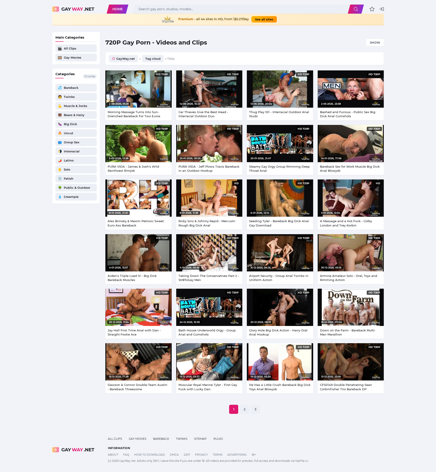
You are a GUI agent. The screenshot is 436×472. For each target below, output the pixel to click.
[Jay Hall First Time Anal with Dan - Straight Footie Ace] (138, 307)
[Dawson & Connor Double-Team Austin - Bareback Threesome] (138, 361)
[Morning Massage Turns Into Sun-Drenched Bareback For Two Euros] (138, 89)
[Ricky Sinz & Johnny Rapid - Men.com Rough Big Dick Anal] (209, 198)
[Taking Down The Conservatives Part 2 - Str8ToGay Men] (209, 252)
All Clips (115, 438)
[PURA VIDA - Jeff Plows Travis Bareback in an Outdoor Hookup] (209, 143)
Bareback (161, 438)
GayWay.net (125, 58)
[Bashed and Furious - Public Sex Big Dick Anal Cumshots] (351, 89)
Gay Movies (137, 438)
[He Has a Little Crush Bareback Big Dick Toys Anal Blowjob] (280, 361)
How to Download (149, 454)
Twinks (181, 438)
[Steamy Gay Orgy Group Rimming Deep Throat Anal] (280, 143)
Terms (217, 454)
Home (117, 9)
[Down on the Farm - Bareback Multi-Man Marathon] (351, 307)
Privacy (201, 454)
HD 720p (162, 74)
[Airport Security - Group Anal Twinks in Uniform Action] (280, 252)
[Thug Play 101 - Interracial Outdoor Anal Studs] (280, 89)
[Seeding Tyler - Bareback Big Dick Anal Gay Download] (280, 198)
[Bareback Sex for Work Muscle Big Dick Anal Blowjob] (351, 143)
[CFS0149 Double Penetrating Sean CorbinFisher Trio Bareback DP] (351, 361)
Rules (218, 438)
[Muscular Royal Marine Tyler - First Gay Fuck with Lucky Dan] (209, 361)
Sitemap (200, 438)
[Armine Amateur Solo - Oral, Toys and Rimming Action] (351, 252)
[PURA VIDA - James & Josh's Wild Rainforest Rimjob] (138, 143)
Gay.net (77, 9)
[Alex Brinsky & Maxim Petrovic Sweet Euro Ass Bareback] (138, 198)
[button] (372, 9)
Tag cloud (153, 58)
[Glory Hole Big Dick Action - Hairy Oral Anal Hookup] (280, 307)
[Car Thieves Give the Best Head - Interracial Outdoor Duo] (209, 89)
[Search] (356, 9)
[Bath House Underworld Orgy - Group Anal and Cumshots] (209, 307)
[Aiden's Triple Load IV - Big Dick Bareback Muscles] (138, 252)
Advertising (237, 454)
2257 (187, 454)
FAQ (126, 454)
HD (236, 183)
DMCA (174, 454)
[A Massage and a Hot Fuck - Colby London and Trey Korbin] (351, 198)
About (113, 454)
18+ (254, 454)
